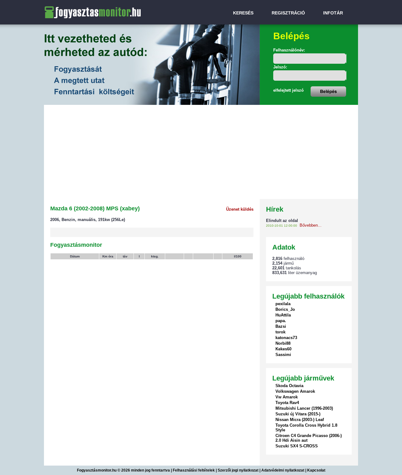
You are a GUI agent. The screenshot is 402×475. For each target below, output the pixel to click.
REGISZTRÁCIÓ (288, 12)
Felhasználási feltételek (194, 470)
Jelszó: (280, 67)
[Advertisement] (201, 152)
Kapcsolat (316, 470)
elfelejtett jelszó (288, 90)
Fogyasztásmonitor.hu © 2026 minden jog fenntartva (124, 470)
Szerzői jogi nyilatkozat (238, 470)
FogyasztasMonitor (75, 4)
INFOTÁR (333, 12)
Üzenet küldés (239, 209)
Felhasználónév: (289, 50)
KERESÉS (243, 12)
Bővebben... (311, 225)
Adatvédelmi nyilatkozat (282, 470)
